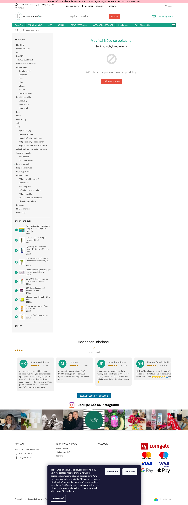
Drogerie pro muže (24, 168)
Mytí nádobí (24, 156)
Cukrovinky (20, 212)
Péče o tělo (24, 104)
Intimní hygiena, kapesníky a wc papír (31, 149)
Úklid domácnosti (26, 160)
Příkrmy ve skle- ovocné (29, 179)
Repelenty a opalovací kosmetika (33, 145)
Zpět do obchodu (111, 81)
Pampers (22, 89)
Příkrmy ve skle (25, 194)
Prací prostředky (23, 164)
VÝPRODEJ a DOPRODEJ (26, 63)
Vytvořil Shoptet (166, 499)
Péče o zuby (24, 108)
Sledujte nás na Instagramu (98, 405)
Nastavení (58, 498)
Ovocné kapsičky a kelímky (30, 197)
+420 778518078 (25, 453)
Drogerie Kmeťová (27, 457)
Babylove (23, 74)
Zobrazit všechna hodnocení (94, 396)
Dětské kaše (24, 182)
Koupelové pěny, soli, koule (30, 138)
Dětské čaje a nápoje (27, 201)
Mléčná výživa (25, 186)
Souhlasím (130, 471)
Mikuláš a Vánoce (23, 209)
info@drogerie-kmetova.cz (30, 449)
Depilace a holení (26, 134)
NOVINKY (19, 56)
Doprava (112, 6)
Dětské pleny (21, 67)
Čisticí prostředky (23, 153)
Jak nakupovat (73, 6)
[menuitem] (18, 25)
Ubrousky (23, 101)
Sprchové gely (25, 130)
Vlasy (18, 115)
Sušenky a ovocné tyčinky (30, 190)
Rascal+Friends (25, 93)
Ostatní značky (25, 71)
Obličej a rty (21, 119)
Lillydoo (22, 86)
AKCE (18, 52)
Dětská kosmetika (23, 97)
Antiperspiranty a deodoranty (31, 142)
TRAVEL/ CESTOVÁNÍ (24, 60)
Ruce (18, 112)
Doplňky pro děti (23, 171)
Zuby (18, 123)
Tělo (18, 127)
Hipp (21, 82)
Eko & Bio (20, 45)
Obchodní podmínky (94, 6)
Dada (21, 78)
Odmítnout (112, 471)
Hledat (114, 16)
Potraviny (20, 205)
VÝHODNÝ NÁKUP (23, 48)
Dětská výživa (22, 175)
